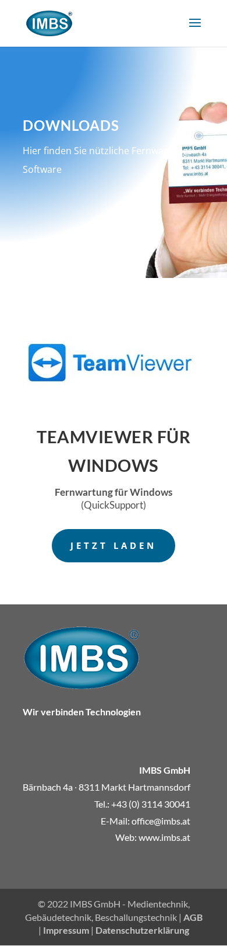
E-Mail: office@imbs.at (145, 820)
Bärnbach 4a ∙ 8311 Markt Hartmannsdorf (106, 786)
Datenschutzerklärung (142, 929)
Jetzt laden (113, 545)
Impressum (66, 929)
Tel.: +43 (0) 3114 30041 (142, 803)
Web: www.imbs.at (152, 837)
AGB (193, 917)
